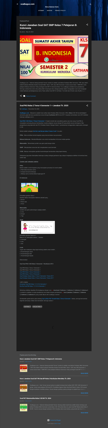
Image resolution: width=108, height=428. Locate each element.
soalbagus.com (27, 4)
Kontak (49, 10)
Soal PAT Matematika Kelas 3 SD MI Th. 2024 (35, 398)
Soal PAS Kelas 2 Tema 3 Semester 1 (30, 272)
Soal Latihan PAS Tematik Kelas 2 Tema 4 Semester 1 (56, 298)
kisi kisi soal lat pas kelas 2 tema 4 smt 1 (45, 131)
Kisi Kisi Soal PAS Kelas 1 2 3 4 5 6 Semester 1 (33, 286)
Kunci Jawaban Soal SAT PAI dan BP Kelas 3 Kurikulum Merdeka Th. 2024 (45, 378)
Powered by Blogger (55, 420)
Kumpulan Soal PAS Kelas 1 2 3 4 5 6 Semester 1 (33, 284)
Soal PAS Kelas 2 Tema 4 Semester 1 (30, 274)
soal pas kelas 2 (37, 306)
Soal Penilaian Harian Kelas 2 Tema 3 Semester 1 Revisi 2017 (37, 276)
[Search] (91, 4)
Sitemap (41, 10)
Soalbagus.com (24, 113)
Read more (84, 373)
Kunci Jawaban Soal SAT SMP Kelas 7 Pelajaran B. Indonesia (41, 359)
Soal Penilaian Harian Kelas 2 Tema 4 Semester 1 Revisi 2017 (37, 278)
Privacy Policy (60, 10)
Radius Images (58, 423)
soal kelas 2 (27, 306)
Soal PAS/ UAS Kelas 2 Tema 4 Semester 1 (32, 121)
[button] (87, 25)
